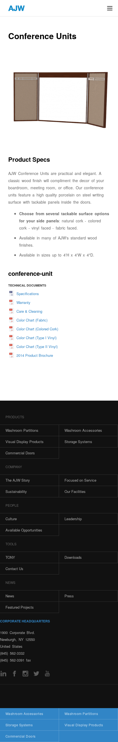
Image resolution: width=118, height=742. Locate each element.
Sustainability (16, 491)
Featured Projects (19, 607)
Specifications (27, 293)
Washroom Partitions (81, 713)
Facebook (14, 673)
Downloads (73, 557)
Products (14, 416)
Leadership (73, 518)
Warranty (23, 302)
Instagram (25, 673)
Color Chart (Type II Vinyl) (37, 346)
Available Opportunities (23, 530)
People (12, 505)
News (10, 582)
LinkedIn (3, 673)
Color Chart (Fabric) (31, 320)
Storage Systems (19, 724)
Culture (11, 518)
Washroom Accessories (24, 713)
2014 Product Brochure (34, 355)
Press (69, 595)
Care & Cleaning (29, 311)
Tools (10, 543)
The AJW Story (17, 480)
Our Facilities (75, 491)
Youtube (47, 673)
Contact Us (14, 568)
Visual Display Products (83, 724)
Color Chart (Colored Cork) (37, 328)
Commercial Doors (20, 736)
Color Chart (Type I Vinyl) (36, 337)
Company (13, 466)
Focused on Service (80, 480)
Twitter (36, 673)
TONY (10, 557)
